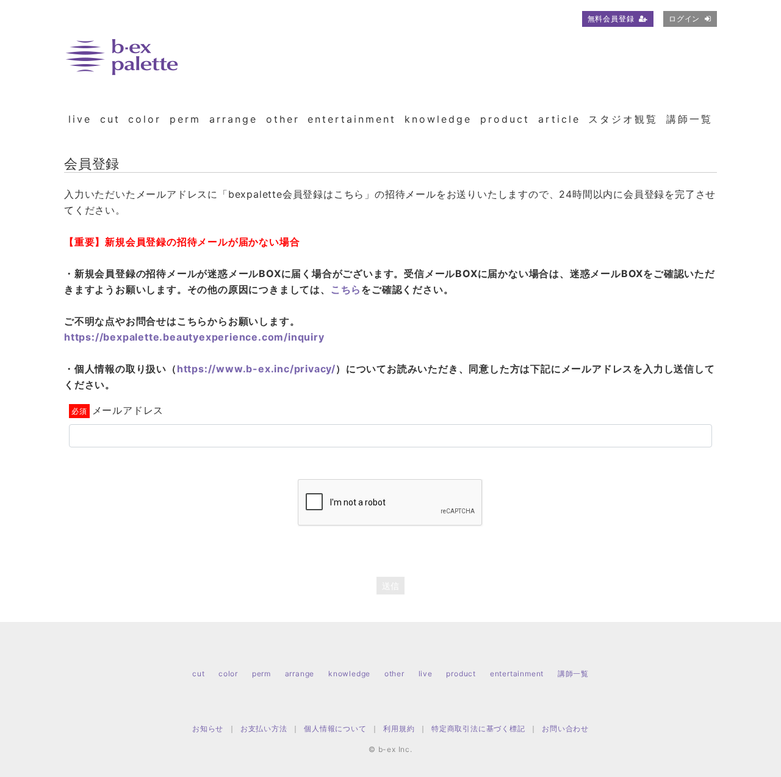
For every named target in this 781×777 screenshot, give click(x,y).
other (283, 119)
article (559, 119)
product (505, 119)
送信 (390, 585)
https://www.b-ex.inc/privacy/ (256, 369)
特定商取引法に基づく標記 (478, 728)
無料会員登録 (611, 18)
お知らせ (207, 728)
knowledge (438, 119)
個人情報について (335, 728)
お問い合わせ (565, 728)
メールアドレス (128, 410)
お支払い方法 (263, 728)
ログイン (684, 18)
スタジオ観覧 (623, 119)
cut (110, 119)
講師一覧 (689, 119)
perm (185, 119)
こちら (346, 289)
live (80, 119)
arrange (233, 119)
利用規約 (398, 728)
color (144, 119)
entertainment (352, 119)
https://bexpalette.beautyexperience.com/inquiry (194, 337)
